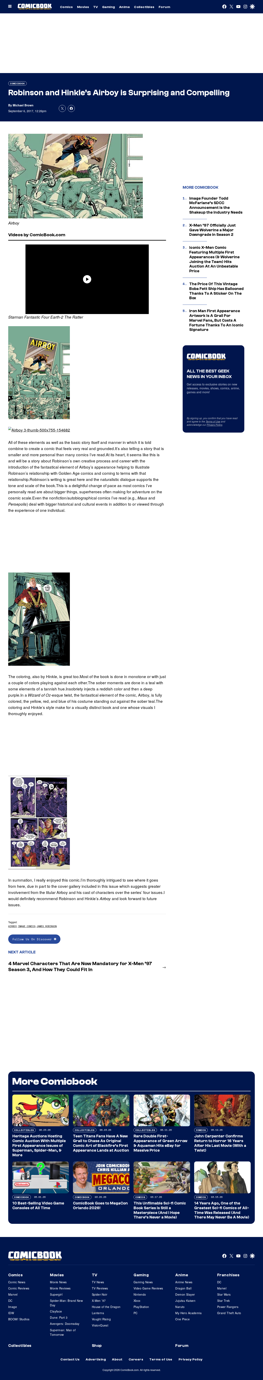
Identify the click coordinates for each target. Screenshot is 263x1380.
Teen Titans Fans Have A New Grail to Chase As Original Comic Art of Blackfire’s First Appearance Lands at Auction (101, 1143)
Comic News (16, 1282)
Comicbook (17, 83)
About (117, 1359)
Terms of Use (213, 421)
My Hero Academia (188, 1313)
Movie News (58, 1282)
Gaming (108, 7)
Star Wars (224, 1294)
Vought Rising (101, 1319)
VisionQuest (100, 1325)
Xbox (137, 1301)
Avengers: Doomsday (65, 1324)
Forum (164, 7)
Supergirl (56, 1294)
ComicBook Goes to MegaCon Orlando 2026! (100, 1205)
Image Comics (26, 926)
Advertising (96, 1359)
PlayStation (141, 1307)
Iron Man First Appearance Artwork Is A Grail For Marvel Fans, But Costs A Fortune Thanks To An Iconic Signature (216, 320)
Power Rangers (227, 1307)
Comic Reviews (18, 1288)
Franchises (228, 1275)
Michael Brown (23, 105)
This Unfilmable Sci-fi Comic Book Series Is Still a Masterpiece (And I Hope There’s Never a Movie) (160, 1210)
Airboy (12, 926)
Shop (97, 1345)
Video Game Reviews (148, 1288)
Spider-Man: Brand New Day (66, 1303)
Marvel (13, 1294)
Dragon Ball (183, 1288)
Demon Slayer (185, 1294)
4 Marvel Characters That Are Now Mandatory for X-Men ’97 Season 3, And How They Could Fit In (80, 966)
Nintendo (140, 1294)
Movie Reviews (60, 1288)
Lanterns (98, 1313)
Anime (124, 7)
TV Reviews (100, 1288)
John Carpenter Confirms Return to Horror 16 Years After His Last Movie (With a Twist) (220, 1143)
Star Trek (223, 1301)
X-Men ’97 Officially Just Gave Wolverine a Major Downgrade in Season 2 (212, 230)
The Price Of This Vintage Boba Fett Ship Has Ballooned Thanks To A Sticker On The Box (216, 291)
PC (136, 1313)
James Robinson (47, 926)
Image (12, 1307)
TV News (98, 1282)
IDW (11, 1313)
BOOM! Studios (18, 1319)
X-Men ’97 (99, 1301)
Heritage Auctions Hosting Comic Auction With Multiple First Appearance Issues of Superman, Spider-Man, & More (39, 1145)
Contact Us (70, 1359)
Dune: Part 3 (58, 1317)
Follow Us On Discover (33, 939)
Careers (136, 1359)
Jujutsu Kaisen (185, 1301)
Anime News (183, 1282)
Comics (66, 7)
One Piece (182, 1319)
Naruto (180, 1307)
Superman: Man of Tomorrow (63, 1332)
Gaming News (143, 1282)
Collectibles (144, 7)
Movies (83, 7)
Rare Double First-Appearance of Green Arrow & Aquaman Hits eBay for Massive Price (160, 1143)
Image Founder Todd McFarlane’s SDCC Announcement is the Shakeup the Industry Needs (215, 205)
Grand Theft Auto (229, 1313)
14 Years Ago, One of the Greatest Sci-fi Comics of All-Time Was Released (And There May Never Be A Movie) (221, 1210)
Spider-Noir (99, 1294)
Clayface (56, 1311)
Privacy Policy (214, 424)
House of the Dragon (106, 1307)
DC (10, 1301)
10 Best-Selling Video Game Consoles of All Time (38, 1205)
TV (95, 7)
